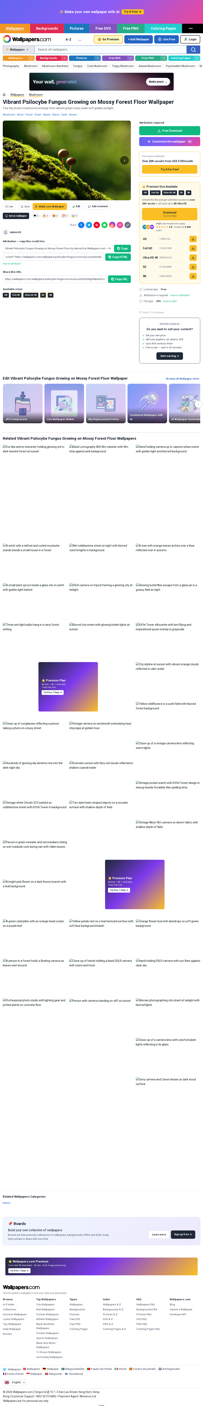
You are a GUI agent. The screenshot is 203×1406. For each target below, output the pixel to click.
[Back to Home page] (27, 39)
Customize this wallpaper (171, 141)
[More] (191, 28)
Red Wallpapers (45, 1309)
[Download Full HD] (193, 248)
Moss (20, 114)
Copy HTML (120, 257)
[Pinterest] (97, 225)
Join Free (169, 39)
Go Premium (110, 39)
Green (37, 114)
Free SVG (103, 28)
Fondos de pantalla (144, 1368)
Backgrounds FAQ (146, 1309)
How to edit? (170, 301)
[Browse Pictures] (97, 58)
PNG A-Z (108, 1324)
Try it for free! (170, 169)
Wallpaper (52, 1368)
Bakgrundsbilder (74, 1368)
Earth (64, 114)
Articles (7, 1333)
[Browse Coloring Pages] (197, 58)
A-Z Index (8, 1304)
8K (50, 295)
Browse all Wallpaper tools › (183, 378)
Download (169, 214)
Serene (73, 114)
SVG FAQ (141, 1319)
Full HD (16, 295)
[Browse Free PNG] (164, 58)
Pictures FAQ (143, 1314)
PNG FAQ (141, 1324)
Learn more (159, 1234)
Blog (172, 1304)
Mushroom (36, 94)
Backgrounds (47, 28)
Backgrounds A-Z (113, 1309)
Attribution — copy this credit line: (24, 241)
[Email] (120, 225)
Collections (9, 1309)
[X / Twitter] (89, 225)
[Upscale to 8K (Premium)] (193, 276)
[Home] (4, 94)
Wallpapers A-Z (112, 1304)
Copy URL (121, 279)
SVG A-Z (108, 1319)
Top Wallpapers (12, 1324)
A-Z (68, 39)
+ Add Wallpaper (138, 39)
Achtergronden (171, 1368)
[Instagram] (112, 225)
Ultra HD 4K (31, 295)
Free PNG (131, 28)
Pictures (76, 28)
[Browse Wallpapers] (31, 58)
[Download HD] (193, 239)
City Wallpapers (45, 1304)
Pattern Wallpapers (47, 1333)
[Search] (193, 49)
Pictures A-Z (110, 1314)
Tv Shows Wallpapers (48, 1352)
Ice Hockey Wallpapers (49, 1357)
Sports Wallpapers (47, 1338)
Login (192, 39)
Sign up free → (183, 1234)
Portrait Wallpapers (47, 1314)
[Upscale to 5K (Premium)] (193, 267)
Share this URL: (12, 271)
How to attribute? (12, 263)
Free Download (172, 130)
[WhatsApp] (104, 225)
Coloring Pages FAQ (148, 1329)
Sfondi (122, 1368)
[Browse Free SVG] (130, 58)
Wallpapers (15, 28)
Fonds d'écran (15, 1373)
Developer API (178, 1314)
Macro (56, 114)
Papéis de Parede (101, 1368)
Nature (47, 114)
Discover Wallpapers (15, 1314)
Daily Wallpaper (12, 1329)
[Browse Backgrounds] (64, 58)
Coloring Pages (163, 28)
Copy (124, 248)
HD (6, 295)
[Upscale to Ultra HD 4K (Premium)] (193, 257)
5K (43, 295)
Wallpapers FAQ (145, 1304)
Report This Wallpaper (154, 312)
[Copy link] (127, 225)
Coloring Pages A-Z (114, 1329)
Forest (29, 114)
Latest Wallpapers (13, 1319)
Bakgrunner (55, 1373)
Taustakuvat (76, 1373)
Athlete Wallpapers (47, 1319)
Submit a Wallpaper (181, 1309)
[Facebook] (81, 225)
